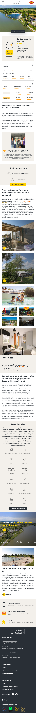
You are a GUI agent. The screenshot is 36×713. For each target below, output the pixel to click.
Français (6, 700)
